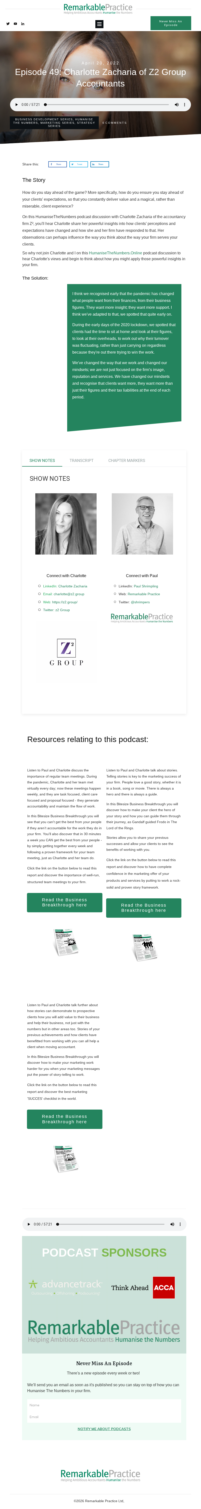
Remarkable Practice (144, 594)
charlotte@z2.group (69, 594)
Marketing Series (57, 122)
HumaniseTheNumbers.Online (115, 253)
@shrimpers (140, 602)
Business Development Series (44, 119)
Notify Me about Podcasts (104, 1429)
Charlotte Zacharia (72, 586)
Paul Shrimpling (146, 586)
